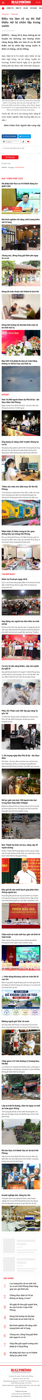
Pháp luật (14, 14)
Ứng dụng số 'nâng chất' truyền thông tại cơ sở (20, 443)
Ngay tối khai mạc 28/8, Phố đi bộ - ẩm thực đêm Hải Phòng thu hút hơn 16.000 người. (20, 407)
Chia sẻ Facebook (10, 136)
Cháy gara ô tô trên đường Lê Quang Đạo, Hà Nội (21, 1062)
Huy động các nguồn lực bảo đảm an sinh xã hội (20, 622)
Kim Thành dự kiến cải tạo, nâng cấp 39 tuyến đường (20, 846)
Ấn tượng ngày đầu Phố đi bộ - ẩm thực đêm (20, 756)
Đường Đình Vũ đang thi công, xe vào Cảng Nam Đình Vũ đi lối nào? (18, 1328)
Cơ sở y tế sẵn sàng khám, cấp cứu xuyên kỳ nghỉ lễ (20, 667)
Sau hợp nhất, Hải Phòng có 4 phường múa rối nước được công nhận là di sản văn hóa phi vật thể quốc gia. (20, 1026)
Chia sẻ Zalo (25, 136)
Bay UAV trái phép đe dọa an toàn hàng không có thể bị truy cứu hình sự (19, 362)
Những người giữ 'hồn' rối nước (15, 1021)
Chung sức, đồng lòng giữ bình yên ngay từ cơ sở (20, 256)
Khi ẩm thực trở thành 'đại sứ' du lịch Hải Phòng (20, 1151)
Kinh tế (18, 8)
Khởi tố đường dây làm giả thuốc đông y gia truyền (20, 1238)
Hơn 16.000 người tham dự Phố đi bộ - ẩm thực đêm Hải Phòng (20, 400)
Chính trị (10, 8)
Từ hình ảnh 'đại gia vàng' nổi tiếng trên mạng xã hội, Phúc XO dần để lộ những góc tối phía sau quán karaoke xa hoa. (20, 719)
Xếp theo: (4, 167)
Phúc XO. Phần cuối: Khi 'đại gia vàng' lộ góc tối (20, 712)
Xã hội (25, 8)
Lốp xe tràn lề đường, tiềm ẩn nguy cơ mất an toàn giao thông (21, 1107)
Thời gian (11, 167)
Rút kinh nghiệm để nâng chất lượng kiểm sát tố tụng (21, 220)
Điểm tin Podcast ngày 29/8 (14, 579)
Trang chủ (5, 14)
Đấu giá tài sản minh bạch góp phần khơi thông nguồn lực (20, 890)
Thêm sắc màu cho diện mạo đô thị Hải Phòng (20, 487)
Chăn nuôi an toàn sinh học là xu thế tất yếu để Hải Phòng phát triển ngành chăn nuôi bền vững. (19, 941)
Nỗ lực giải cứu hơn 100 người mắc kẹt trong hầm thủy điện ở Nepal (19, 801)
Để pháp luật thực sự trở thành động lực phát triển (20, 184)
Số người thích (19, 167)
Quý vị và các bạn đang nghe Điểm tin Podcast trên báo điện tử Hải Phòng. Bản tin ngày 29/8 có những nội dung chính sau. (21, 585)
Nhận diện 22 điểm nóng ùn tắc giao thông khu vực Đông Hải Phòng (18, 532)
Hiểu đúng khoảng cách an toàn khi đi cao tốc (20, 977)
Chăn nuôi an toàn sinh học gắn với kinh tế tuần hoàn (21, 935)
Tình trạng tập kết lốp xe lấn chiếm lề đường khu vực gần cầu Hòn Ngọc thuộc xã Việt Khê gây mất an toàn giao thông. (20, 1114)
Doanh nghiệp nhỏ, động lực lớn (16, 1195)
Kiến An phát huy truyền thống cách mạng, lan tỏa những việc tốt (21, 1283)
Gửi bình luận (10, 157)
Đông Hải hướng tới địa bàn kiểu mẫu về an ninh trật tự (20, 326)
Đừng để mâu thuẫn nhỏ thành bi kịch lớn (20, 291)
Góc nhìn (33, 8)
